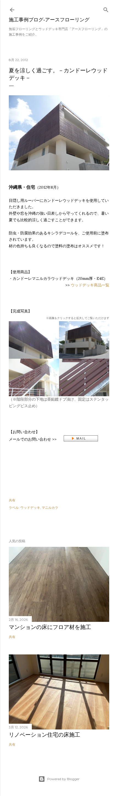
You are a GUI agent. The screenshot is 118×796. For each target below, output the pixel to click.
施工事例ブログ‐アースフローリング (49, 19)
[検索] (106, 8)
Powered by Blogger (63, 779)
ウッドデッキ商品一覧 (90, 285)
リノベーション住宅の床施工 (44, 734)
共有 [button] (12, 500)
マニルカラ (50, 507)
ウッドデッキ (30, 507)
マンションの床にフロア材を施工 (50, 627)
